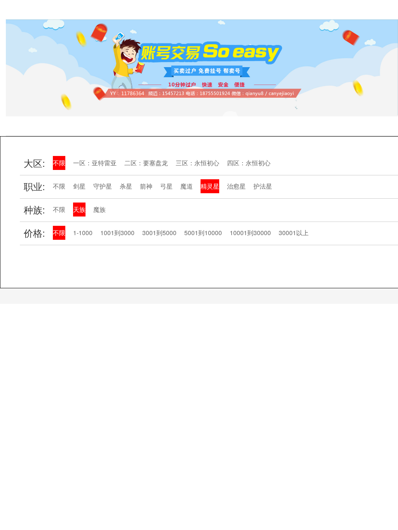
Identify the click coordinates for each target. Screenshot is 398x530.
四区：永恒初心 (249, 162)
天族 (79, 209)
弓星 (166, 186)
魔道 (186, 186)
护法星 (262, 186)
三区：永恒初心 (197, 162)
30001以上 (294, 232)
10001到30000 (250, 232)
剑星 (79, 186)
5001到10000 (203, 232)
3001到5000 (159, 232)
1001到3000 (117, 232)
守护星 (102, 186)
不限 (59, 162)
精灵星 (210, 186)
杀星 (126, 186)
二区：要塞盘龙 (146, 162)
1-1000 (83, 232)
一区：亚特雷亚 (95, 162)
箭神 (146, 186)
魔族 (99, 209)
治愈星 (236, 186)
